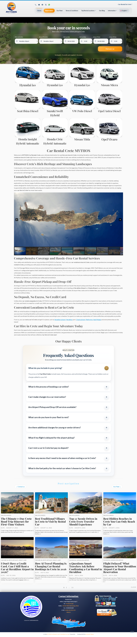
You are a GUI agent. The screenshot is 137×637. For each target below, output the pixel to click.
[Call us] (36, 5)
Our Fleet (60, 10)
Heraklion (69, 319)
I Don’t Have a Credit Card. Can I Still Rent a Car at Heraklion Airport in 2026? (17, 568)
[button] (16, 219)
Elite (3, 528)
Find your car (110, 49)
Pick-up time (82, 37)
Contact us (20, 486)
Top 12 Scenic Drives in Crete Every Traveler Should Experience (83, 521)
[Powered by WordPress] (76, 633)
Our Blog (102, 10)
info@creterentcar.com (70, 610)
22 (72, 587)
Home (39, 10)
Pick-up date (66, 37)
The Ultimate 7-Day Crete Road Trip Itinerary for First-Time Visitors (16, 521)
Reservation (49, 10)
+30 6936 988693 (66, 605)
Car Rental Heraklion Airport (79, 560)
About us (69, 612)
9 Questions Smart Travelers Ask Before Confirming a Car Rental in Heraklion (85, 568)
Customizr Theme (90, 634)
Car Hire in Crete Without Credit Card (13, 560)
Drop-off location (43, 37)
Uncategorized (6, 515)
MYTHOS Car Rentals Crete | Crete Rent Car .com (58, 634)
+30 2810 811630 (69, 603)
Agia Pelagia (97, 319)
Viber (77, 605)
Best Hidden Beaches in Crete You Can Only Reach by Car (119, 521)
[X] (46, 5)
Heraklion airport (60, 319)
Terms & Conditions (72, 10)
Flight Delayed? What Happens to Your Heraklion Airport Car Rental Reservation (119, 568)
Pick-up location (19, 37)
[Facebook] (42, 5)
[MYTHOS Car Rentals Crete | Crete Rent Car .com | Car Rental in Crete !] (18, 9)
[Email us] (39, 5)
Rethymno (89, 319)
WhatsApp (72, 605)
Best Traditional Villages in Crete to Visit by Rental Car (50, 521)
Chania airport (80, 319)
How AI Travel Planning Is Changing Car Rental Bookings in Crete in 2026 (51, 566)
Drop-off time (113, 37)
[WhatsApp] (49, 5)
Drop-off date (96, 37)
